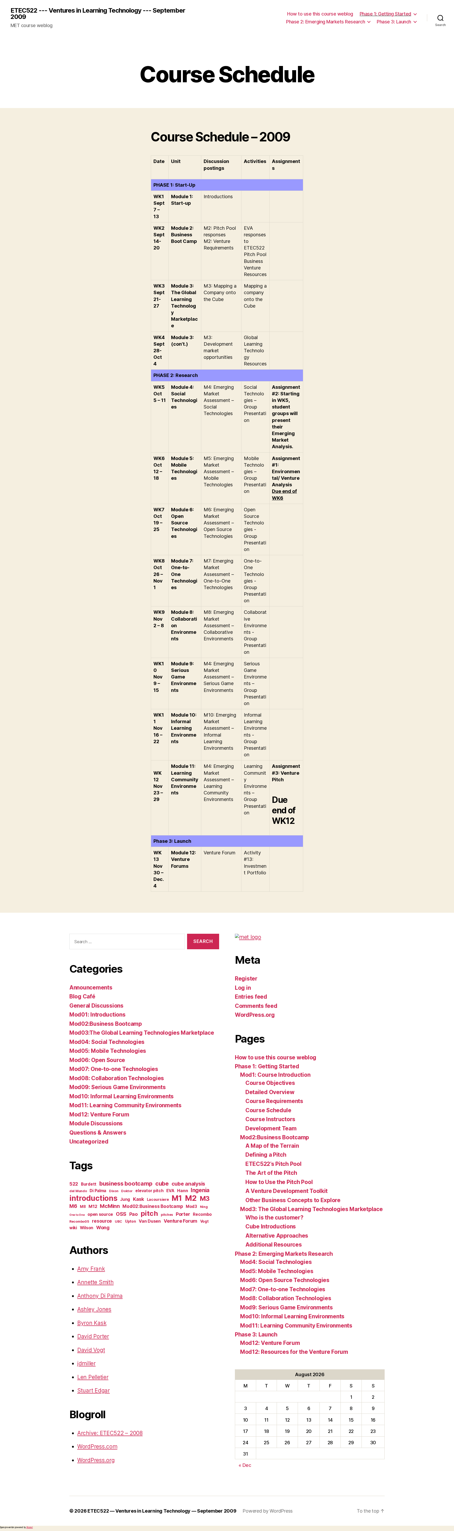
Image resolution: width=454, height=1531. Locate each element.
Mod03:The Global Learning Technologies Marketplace (141, 1032)
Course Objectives (270, 1083)
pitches (167, 1215)
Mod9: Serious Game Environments (286, 1307)
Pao (133, 1214)
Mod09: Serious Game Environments (117, 1087)
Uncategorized (89, 1141)
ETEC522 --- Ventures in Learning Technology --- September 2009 (98, 13)
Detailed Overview (269, 1092)
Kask (138, 1199)
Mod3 (191, 1206)
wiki (73, 1227)
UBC (118, 1221)
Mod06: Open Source (97, 1060)
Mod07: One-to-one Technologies (113, 1069)
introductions (93, 1198)
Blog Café (82, 996)
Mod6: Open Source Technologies (284, 1280)
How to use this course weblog (320, 14)
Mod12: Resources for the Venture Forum (294, 1352)
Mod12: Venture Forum (99, 1114)
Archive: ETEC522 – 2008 (110, 1433)
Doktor (126, 1191)
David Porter (93, 1336)
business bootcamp (125, 1183)
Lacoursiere (158, 1199)
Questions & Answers (97, 1132)
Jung (125, 1199)
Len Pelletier (93, 1377)
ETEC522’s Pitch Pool (273, 1164)
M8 (83, 1206)
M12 (93, 1206)
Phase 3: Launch (394, 21)
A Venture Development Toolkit (286, 1191)
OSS (121, 1214)
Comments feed (256, 1006)
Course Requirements (274, 1101)
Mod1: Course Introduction (275, 1074)
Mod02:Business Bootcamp (105, 1023)
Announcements (90, 987)
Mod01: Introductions (97, 1014)
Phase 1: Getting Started (385, 14)
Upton (130, 1221)
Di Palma (98, 1190)
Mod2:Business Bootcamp (274, 1137)
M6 (73, 1206)
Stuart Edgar (93, 1390)
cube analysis (188, 1184)
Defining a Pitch (265, 1154)
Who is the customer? (274, 1217)
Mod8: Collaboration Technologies (285, 1298)
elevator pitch (149, 1190)
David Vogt (91, 1350)
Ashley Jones (94, 1309)
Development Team (271, 1128)
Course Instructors (270, 1119)
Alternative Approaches (276, 1235)
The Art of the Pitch (271, 1173)
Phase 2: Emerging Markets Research (325, 21)
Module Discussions (96, 1123)
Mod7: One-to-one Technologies (282, 1289)
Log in (243, 987)
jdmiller (86, 1363)
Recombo (202, 1214)
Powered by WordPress (268, 1511)
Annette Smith (95, 1282)
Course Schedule (268, 1110)
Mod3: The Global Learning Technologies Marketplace (311, 1209)
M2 (191, 1198)
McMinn (110, 1206)
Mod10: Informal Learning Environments (121, 1096)
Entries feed (251, 996)
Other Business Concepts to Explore (292, 1200)
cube (162, 1183)
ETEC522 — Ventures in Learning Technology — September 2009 (161, 1511)
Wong (103, 1227)
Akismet (29, 1527)
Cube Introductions (270, 1226)
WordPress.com (97, 1446)
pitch (149, 1213)
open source (100, 1214)
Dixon (113, 1191)
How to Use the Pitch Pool (279, 1182)
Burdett (88, 1184)
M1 (177, 1198)
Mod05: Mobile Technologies (107, 1051)
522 (73, 1184)
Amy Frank (91, 1268)
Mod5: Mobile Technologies (276, 1271)
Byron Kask (91, 1323)
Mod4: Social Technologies (276, 1262)
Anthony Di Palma (100, 1296)
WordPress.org (96, 1460)
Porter (183, 1214)
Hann (182, 1190)
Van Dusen (150, 1221)
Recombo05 (79, 1221)
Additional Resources (273, 1244)
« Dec (245, 1465)
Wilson (86, 1227)
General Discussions (96, 1005)
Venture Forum (181, 1221)
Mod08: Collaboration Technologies (116, 1078)
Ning (204, 1207)
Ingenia (200, 1190)
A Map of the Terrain (272, 1145)
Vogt (204, 1221)
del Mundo (78, 1191)
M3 (205, 1198)
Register (246, 978)
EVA (170, 1190)
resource (102, 1221)
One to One (77, 1215)
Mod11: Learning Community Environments (125, 1105)
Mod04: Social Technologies (107, 1042)
